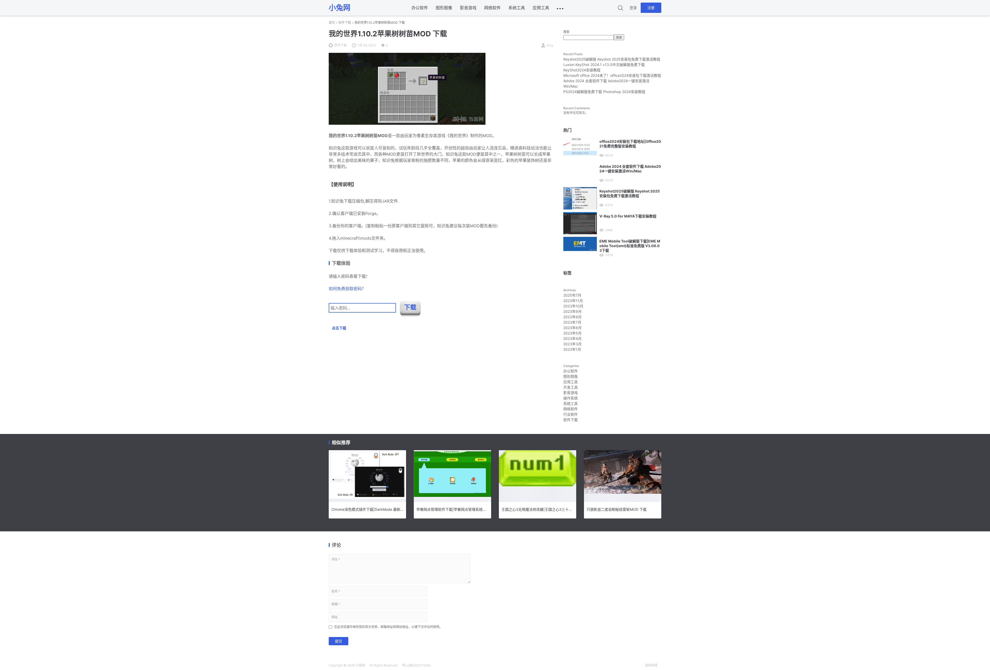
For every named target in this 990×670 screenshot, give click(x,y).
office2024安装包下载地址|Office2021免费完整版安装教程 (630, 143)
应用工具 (541, 7)
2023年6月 (572, 327)
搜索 (566, 32)
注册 (651, 7)
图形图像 (444, 7)
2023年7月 (572, 322)
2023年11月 (573, 300)
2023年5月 (572, 333)
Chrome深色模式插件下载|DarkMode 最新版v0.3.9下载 (367, 509)
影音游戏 (468, 7)
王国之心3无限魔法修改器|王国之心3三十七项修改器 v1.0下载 (537, 509)
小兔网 (360, 665)
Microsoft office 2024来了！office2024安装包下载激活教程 (612, 75)
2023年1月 (572, 349)
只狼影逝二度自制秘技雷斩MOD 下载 (617, 509)
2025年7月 (572, 295)
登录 (633, 7)
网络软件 (492, 7)
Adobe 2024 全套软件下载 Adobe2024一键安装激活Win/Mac (630, 168)
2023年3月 (572, 344)
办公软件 (419, 7)
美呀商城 (651, 665)
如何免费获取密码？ (347, 288)
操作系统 (570, 398)
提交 (338, 641)
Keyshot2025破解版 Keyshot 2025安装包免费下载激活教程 (611, 59)
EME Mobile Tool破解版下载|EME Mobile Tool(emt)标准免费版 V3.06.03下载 (629, 246)
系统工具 (516, 7)
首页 (332, 22)
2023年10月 (573, 306)
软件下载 (345, 22)
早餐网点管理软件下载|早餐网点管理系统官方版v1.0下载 (452, 509)
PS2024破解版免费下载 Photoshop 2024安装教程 (604, 91)
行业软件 (570, 414)
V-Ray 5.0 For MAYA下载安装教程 (627, 216)
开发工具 (570, 387)
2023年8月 (572, 317)
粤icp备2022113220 (416, 665)
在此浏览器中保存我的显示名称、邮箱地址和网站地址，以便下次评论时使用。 (388, 627)
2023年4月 (572, 338)
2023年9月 (572, 311)
